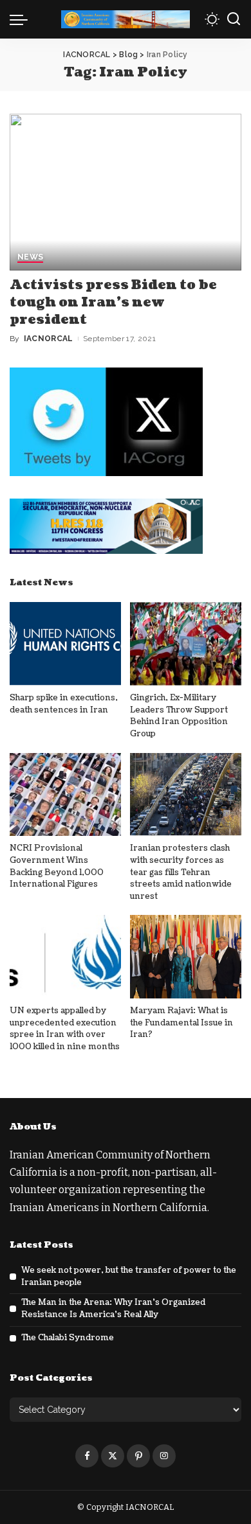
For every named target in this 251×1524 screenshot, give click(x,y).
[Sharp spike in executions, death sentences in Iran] (65, 644)
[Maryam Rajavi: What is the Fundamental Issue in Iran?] (185, 956)
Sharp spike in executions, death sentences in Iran (64, 704)
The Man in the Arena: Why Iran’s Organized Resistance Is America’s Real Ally (113, 1308)
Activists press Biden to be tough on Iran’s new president (113, 302)
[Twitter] (112, 1455)
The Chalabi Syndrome (67, 1337)
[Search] (233, 19)
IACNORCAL (48, 338)
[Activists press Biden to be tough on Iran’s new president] (125, 192)
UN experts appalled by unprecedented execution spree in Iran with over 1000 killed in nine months (65, 1028)
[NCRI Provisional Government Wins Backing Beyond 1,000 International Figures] (65, 795)
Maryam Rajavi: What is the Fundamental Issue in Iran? (181, 1022)
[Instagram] (164, 1455)
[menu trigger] (22, 19)
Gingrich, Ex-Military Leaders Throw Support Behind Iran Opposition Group (179, 716)
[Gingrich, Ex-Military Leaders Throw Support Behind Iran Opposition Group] (185, 644)
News (30, 257)
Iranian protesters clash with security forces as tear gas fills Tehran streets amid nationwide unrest (181, 871)
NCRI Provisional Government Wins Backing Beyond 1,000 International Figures (57, 866)
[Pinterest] (138, 1455)
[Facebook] (86, 1455)
